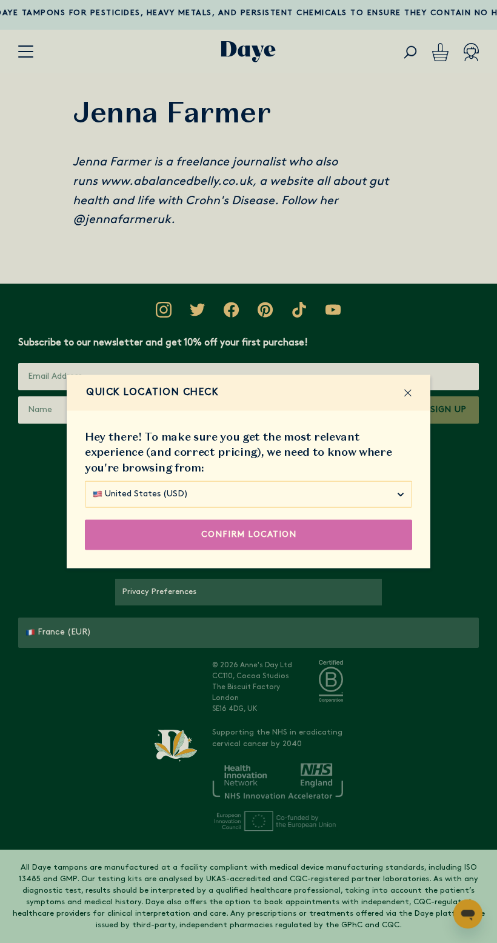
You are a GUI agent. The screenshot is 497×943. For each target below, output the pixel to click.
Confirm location (248, 534)
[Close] (408, 392)
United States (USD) (146, 493)
